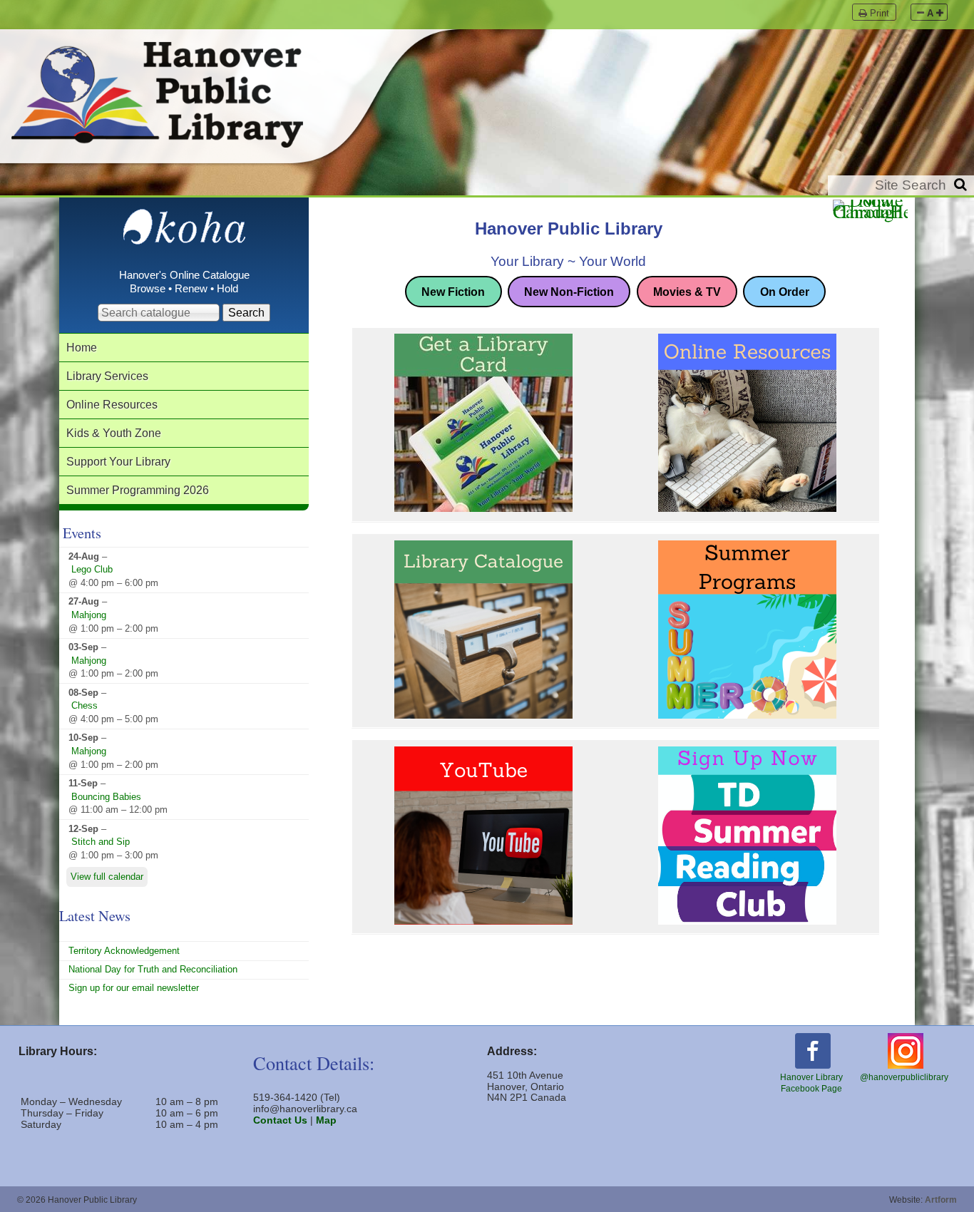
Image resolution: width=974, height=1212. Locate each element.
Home (81, 347)
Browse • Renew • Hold (184, 288)
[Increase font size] (939, 13)
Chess (84, 705)
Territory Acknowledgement (124, 950)
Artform (941, 1200)
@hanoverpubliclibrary (904, 1077)
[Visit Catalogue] (184, 237)
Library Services (107, 375)
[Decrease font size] (920, 13)
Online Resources (112, 404)
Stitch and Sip (100, 841)
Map (326, 1120)
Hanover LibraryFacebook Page (811, 1083)
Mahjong (88, 615)
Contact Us (280, 1120)
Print (879, 13)
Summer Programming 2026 (137, 489)
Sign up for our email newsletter (133, 987)
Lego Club (92, 569)
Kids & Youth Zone (113, 432)
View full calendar (107, 877)
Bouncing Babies (106, 796)
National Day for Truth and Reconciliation (152, 969)
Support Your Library (118, 461)
